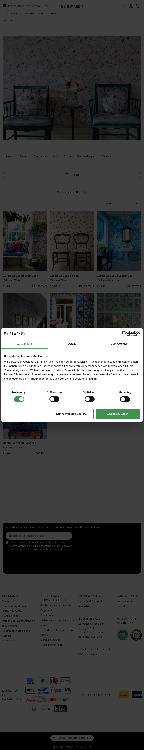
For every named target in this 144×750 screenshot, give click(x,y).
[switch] (54, 399)
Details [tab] (72, 343)
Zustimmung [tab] (25, 343)
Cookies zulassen (117, 413)
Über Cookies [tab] (119, 343)
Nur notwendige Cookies (71, 413)
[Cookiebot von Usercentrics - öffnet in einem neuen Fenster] (124, 333)
